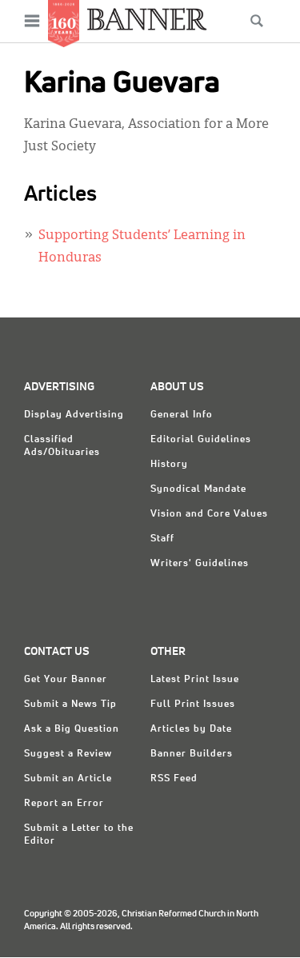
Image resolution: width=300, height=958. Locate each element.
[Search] (256, 21)
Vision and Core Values (209, 514)
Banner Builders (191, 754)
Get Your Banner (65, 680)
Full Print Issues (192, 704)
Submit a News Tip (70, 704)
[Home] (147, 18)
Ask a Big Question (71, 729)
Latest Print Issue (194, 680)
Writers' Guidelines (199, 564)
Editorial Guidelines (200, 440)
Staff (162, 539)
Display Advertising (74, 415)
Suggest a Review (68, 754)
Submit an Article (68, 779)
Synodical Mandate (198, 489)
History (169, 464)
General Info (181, 415)
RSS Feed (174, 779)
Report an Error (64, 803)
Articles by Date (191, 729)
